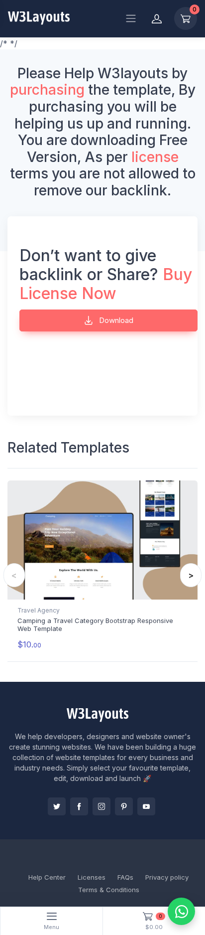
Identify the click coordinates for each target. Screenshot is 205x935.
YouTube (146, 806)
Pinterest (124, 806)
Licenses (91, 877)
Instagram (101, 806)
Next (191, 575)
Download (115, 320)
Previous (14, 575)
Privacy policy (167, 877)
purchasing (47, 89)
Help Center (47, 877)
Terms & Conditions (108, 890)
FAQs (125, 877)
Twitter (57, 806)
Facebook (79, 806)
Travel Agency (38, 610)
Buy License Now (105, 284)
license (155, 157)
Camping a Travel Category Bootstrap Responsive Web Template (95, 624)
